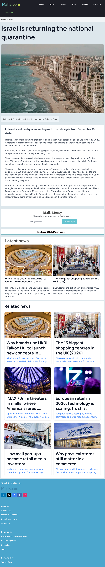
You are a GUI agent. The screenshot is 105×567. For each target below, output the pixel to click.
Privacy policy (7, 558)
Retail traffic (6, 532)
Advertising (6, 510)
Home (3, 19)
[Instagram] (25, 495)
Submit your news (9, 519)
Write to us (6, 523)
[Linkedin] (3, 495)
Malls (63, 4)
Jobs (3, 549)
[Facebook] (19, 495)
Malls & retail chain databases (14, 536)
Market (85, 4)
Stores (74, 4)
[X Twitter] (9, 495)
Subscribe (9, 12)
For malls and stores (10, 515)
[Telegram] (14, 495)
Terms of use (6, 562)
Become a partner (8, 541)
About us (97, 4)
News (41, 4)
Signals (52, 4)
